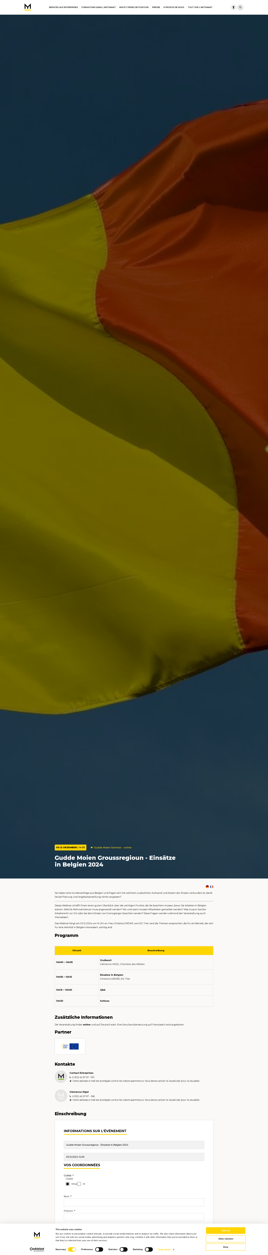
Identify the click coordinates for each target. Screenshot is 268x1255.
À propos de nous (173, 7)
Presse (156, 7)
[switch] (99, 1249)
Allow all (226, 1230)
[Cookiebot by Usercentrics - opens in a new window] (37, 1249)
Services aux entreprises (63, 7)
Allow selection (225, 1239)
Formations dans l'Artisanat (99, 7)
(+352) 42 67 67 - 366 (83, 1096)
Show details (164, 1249)
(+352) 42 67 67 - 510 (83, 1077)
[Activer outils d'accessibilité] (233, 7)
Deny (225, 1247)
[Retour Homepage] (28, 7)
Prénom (69, 1211)
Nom (67, 1196)
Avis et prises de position (134, 7)
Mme (74, 1184)
